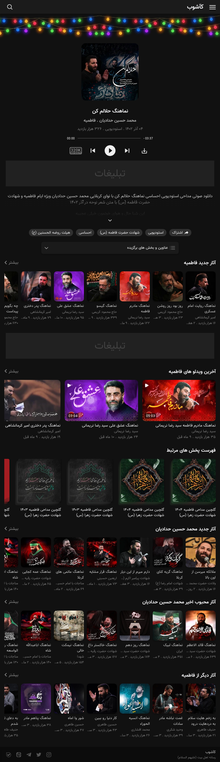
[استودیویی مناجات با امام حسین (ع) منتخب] (36, 626)
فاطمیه (90, 120)
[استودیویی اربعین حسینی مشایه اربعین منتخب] (102, 553)
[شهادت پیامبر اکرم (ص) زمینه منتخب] (135, 553)
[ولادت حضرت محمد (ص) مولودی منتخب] (201, 553)
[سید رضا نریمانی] (135, 287)
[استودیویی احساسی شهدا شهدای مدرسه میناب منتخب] (69, 626)
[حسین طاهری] (102, 699)
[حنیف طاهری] (201, 699)
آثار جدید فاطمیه (200, 263)
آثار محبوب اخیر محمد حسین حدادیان (179, 602)
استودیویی (113, 129)
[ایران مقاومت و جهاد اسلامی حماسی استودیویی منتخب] (168, 626)
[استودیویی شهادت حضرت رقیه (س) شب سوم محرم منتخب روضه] (36, 553)
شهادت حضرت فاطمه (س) (120, 233)
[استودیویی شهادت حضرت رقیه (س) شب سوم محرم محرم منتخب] (102, 626)
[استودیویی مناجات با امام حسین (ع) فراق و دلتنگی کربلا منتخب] (69, 553)
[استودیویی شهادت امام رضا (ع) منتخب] (168, 553)
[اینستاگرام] (48, 755)
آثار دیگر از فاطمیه (199, 675)
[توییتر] (38, 755)
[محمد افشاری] (135, 699)
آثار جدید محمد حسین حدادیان (186, 529)
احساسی (85, 233)
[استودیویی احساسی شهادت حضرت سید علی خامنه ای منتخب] (135, 626)
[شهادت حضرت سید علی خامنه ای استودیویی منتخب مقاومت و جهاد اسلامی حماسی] (201, 626)
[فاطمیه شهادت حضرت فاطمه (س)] (194, 482)
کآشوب (195, 7)
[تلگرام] (28, 755)
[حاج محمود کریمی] (168, 287)
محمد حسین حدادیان (117, 120)
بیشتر (13, 262)
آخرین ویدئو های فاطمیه (192, 372)
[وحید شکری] (168, 699)
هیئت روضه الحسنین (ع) (51, 233)
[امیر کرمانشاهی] (201, 287)
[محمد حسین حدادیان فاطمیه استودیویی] (110, 72)
